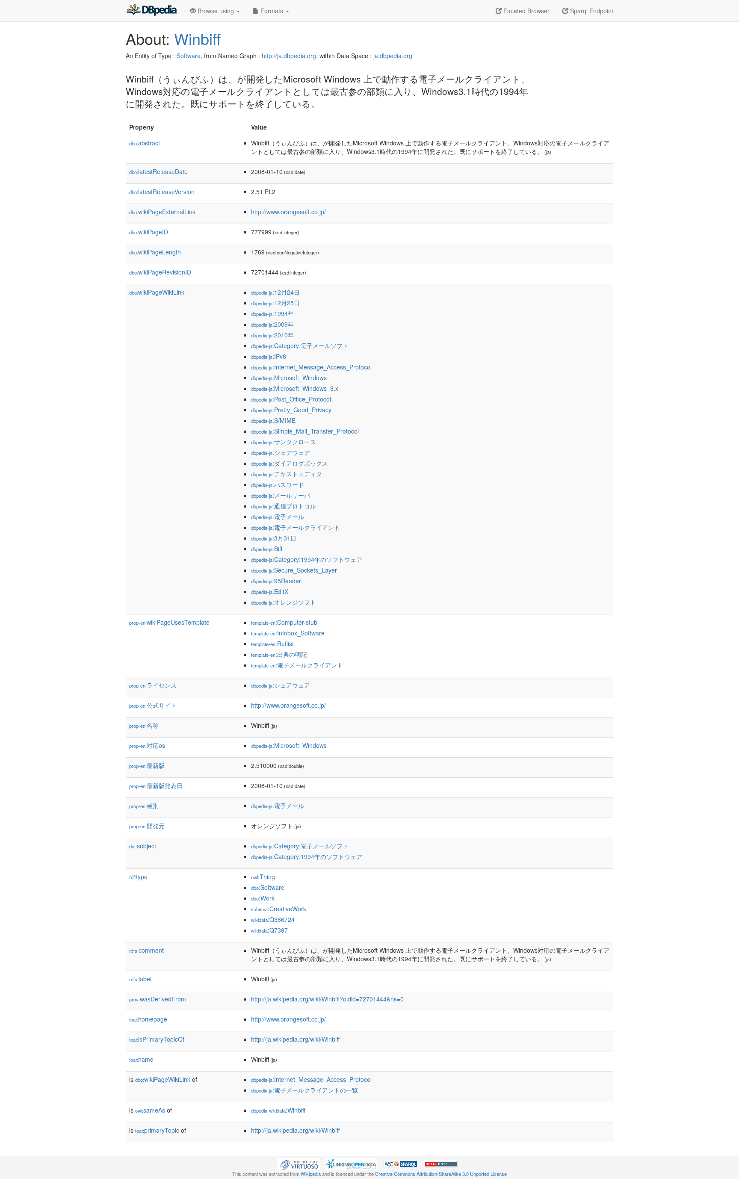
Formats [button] (272, 10)
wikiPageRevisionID (160, 272)
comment (146, 950)
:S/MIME (273, 420)
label (140, 978)
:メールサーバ (280, 495)
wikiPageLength (155, 252)
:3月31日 (273, 538)
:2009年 (272, 324)
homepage (148, 1019)
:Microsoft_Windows (289, 377)
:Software (267, 887)
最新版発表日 (156, 785)
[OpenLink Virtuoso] (299, 1163)
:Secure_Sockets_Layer (294, 570)
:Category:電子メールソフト (300, 345)
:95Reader (276, 580)
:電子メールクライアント (295, 527)
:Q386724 (273, 919)
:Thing (263, 876)
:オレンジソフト (283, 602)
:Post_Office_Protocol (291, 399)
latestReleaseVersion (162, 191)
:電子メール (277, 516)
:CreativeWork (278, 908)
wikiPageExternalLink (162, 211)
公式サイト (153, 705)
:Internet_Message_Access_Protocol (311, 367)
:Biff (266, 548)
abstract (144, 143)
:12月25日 (275, 302)
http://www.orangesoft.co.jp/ (288, 211)
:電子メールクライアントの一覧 (304, 1090)
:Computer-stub (284, 622)
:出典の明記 (279, 654)
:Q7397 (269, 930)
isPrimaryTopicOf (156, 1039)
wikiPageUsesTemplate (169, 622)
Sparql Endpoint (590, 10)
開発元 (147, 825)
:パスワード (277, 484)
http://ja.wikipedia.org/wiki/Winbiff (295, 1039)
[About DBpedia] (151, 10)
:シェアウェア (280, 452)
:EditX (269, 591)
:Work (263, 898)
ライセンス (153, 685)
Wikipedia (311, 1173)
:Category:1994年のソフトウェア (306, 559)
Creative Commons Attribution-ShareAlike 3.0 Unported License (441, 1173)
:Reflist (272, 643)
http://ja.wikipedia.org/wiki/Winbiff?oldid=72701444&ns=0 (327, 999)
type (138, 876)
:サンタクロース (283, 441)
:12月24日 (275, 292)
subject (142, 845)
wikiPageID (148, 231)
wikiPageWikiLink (156, 292)
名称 (144, 725)
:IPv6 (268, 356)
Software (189, 55)
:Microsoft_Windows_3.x (294, 388)
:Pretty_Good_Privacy (291, 409)
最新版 (147, 765)
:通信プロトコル (283, 506)
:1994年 (272, 313)
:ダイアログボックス (289, 463)
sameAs (150, 1110)
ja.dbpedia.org (392, 55)
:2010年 (272, 335)
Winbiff (197, 38)
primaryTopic (157, 1130)
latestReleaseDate (158, 171)
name (141, 1059)
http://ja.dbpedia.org (289, 55)
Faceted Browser (526, 10)
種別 (144, 805)
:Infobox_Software (288, 633)
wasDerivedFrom (157, 999)
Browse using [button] (216, 10)
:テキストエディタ (286, 473)
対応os (147, 745)
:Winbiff (278, 1110)
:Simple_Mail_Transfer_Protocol (305, 431)
